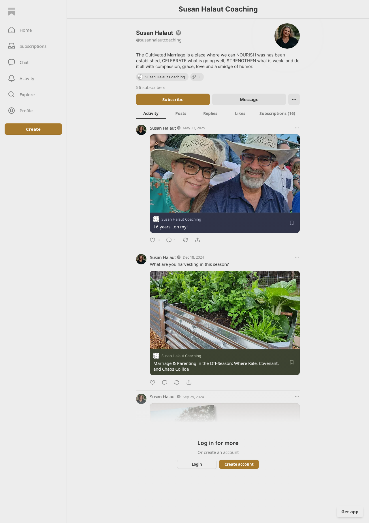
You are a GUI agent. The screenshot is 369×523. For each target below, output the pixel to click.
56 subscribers (150, 87)
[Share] (197, 240)
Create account (239, 464)
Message (249, 99)
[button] (33, 30)
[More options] (297, 127)
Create (33, 129)
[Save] (291, 223)
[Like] (152, 382)
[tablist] (218, 113)
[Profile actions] (294, 99)
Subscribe (173, 99)
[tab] (151, 113)
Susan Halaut (163, 128)
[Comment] (165, 382)
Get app (350, 511)
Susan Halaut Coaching (181, 219)
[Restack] (185, 240)
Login (197, 464)
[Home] (11, 11)
